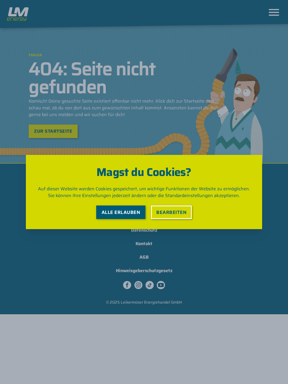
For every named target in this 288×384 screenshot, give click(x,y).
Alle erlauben (121, 212)
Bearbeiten (171, 212)
